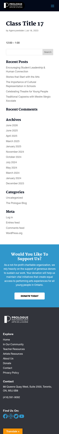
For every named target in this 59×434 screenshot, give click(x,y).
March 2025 (13, 141)
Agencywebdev (16, 30)
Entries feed (13, 222)
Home (6, 339)
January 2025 (13, 146)
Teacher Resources (14, 349)
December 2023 (15, 183)
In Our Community (13, 344)
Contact (7, 367)
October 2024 (13, 156)
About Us (8, 358)
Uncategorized (14, 197)
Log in (9, 217)
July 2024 (11, 162)
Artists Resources (13, 353)
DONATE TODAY (29, 296)
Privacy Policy (11, 372)
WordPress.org (14, 233)
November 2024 (15, 151)
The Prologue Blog (16, 203)
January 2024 (13, 178)
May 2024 (11, 167)
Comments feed (15, 227)
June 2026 (12, 125)
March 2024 (13, 172)
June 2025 (12, 130)
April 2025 (11, 135)
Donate (7, 363)
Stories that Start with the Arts (22, 76)
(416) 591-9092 (11, 397)
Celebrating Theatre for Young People (27, 91)
